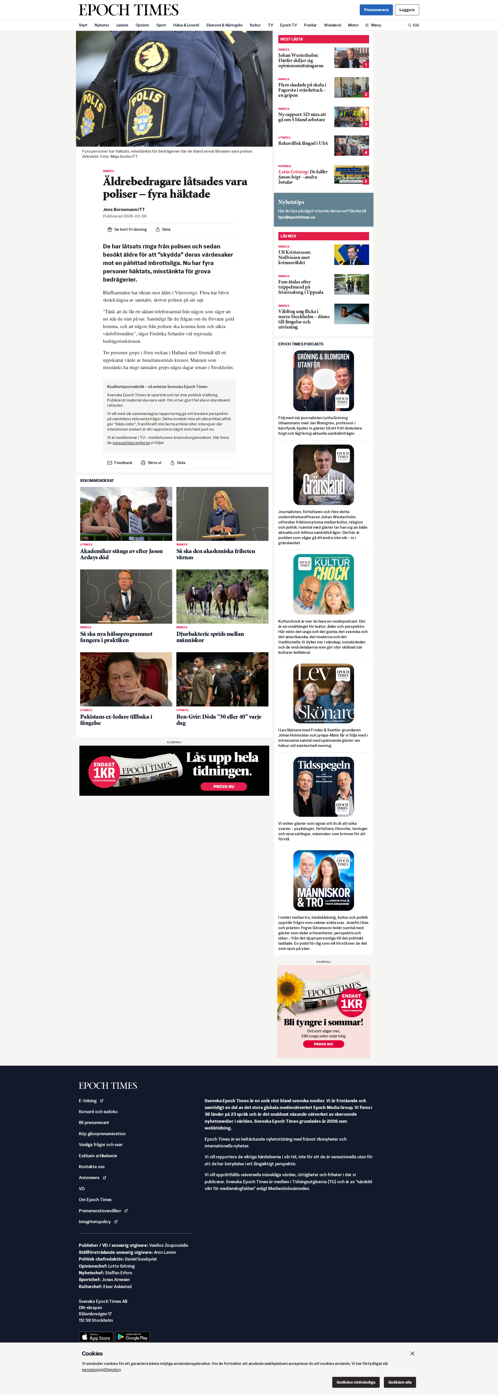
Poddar (310, 25)
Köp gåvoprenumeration (102, 1133)
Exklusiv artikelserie (98, 1155)
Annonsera (89, 1177)
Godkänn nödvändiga (356, 1382)
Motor (353, 25)
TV (270, 25)
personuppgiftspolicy (101, 1369)
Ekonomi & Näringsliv (224, 25)
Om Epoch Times (95, 1199)
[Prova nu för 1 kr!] (174, 771)
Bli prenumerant (94, 1122)
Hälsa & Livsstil (186, 25)
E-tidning (87, 1100)
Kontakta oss (92, 1166)
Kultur (255, 25)
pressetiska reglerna (131, 442)
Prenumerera (376, 10)
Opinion (142, 25)
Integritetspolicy (95, 1221)
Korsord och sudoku (98, 1111)
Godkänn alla (400, 1382)
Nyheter (102, 25)
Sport (161, 25)
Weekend (332, 25)
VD (82, 1188)
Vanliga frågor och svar (101, 1144)
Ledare (122, 25)
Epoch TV (288, 25)
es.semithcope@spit (296, 217)
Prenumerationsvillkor (100, 1210)
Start (83, 25)
